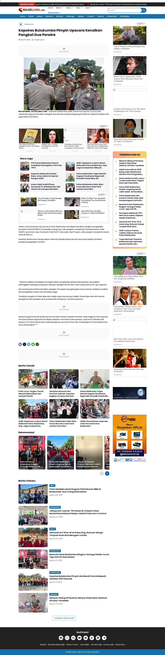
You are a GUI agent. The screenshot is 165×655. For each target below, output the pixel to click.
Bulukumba (55, 507)
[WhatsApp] (33, 344)
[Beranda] (21, 24)
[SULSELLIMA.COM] (32, 10)
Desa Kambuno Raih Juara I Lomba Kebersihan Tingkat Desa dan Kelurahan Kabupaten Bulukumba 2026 (131, 180)
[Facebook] (20, 344)
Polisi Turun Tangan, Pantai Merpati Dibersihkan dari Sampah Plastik (31, 393)
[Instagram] (73, 638)
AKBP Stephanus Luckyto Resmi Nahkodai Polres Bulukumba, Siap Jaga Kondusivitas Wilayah (91, 165)
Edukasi (81, 16)
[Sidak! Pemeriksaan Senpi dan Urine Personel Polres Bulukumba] (94, 409)
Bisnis (69, 8)
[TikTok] (92, 638)
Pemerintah (112, 16)
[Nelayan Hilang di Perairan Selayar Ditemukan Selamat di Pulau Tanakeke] (33, 602)
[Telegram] (28, 344)
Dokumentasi (53, 13)
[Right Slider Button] (107, 473)
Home (50, 8)
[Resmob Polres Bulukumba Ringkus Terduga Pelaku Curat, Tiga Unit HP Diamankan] (32, 453)
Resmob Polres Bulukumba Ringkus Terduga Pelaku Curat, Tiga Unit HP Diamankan (31, 464)
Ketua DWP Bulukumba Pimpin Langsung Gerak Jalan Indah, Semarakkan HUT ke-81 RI (60, 464)
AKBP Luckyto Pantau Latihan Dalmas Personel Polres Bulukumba (130, 232)
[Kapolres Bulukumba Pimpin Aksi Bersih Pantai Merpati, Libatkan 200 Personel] (33, 581)
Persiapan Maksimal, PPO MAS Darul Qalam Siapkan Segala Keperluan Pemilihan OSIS (131, 215)
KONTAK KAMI (108, 645)
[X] (24, 344)
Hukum (40, 16)
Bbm (52, 485)
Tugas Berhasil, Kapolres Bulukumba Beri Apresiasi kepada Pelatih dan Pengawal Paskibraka (130, 241)
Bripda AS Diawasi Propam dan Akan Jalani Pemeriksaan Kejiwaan (88, 464)
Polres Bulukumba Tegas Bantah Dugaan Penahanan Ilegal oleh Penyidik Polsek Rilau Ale (91, 176)
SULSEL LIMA (76, 652)
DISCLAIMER (84, 645)
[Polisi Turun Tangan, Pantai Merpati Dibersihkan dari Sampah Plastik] (33, 379)
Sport (88, 8)
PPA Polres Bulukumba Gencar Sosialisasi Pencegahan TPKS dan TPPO (46, 165)
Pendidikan (124, 16)
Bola (78, 8)
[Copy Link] (37, 344)
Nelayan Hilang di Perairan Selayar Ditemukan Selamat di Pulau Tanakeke (78, 599)
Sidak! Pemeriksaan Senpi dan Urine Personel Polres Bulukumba (94, 423)
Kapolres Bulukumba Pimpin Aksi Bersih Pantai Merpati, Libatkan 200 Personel (78, 577)
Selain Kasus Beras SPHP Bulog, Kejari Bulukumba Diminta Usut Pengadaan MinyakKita (130, 171)
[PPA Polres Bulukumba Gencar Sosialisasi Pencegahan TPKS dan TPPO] (24, 166)
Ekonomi (49, 16)
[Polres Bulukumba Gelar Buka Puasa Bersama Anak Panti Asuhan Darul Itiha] (70, 187)
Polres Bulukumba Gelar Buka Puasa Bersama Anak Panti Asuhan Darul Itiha (89, 186)
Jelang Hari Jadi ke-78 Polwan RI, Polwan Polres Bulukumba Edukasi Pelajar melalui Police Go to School (108, 4)
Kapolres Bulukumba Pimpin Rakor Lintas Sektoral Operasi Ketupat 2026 (44, 176)
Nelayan (54, 594)
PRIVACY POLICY (72, 645)
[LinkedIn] (98, 638)
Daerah (101, 16)
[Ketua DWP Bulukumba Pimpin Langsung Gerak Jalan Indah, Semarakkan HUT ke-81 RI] (60, 453)
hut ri (53, 529)
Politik (31, 16)
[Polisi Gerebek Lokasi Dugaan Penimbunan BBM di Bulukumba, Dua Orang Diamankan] (33, 494)
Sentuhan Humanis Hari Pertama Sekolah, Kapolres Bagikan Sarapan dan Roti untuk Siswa (61, 393)
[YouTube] (79, 638)
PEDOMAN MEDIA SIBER (56, 645)
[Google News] (85, 638)
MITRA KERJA (120, 645)
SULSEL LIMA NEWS (92, 652)
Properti (90, 16)
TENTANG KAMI (96, 645)
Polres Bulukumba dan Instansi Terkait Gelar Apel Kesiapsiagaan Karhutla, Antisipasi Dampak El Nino (131, 198)
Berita (58, 8)
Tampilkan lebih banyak (64, 618)
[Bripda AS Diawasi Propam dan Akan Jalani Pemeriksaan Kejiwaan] (89, 453)
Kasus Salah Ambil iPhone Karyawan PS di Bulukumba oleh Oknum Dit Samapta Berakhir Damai (45, 186)
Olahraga (70, 16)
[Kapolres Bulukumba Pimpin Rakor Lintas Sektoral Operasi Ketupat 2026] (24, 177)
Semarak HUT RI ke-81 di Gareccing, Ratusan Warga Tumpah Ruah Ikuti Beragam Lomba (76, 534)
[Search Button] (144, 10)
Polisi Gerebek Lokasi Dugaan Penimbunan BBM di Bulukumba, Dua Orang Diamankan (75, 490)
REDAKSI (43, 645)
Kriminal (59, 16)
